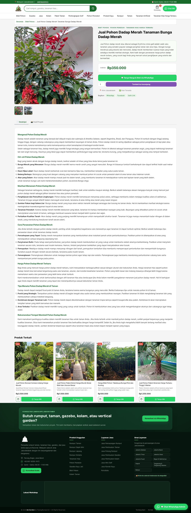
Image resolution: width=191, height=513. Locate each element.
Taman (129, 16)
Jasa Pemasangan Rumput (111, 443)
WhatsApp (110, 95)
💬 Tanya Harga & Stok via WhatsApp (137, 78)
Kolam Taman (75, 474)
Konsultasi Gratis (32, 470)
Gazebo (32, 16)
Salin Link (131, 95)
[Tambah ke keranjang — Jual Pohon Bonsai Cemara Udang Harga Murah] (18, 399)
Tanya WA (38, 399)
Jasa (41, 16)
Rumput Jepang (76, 451)
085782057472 (42, 2)
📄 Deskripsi (21, 122)
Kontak (150, 510)
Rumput (120, 16)
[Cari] (93, 8)
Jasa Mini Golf (106, 463)
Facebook (121, 95)
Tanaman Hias (75, 459)
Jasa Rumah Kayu (108, 467)
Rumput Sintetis (76, 455)
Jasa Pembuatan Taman (110, 447)
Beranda (19, 22)
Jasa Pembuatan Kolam (110, 459)
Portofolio (105, 470)
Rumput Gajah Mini (77, 447)
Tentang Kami (140, 510)
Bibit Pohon (20, 16)
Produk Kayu (108, 16)
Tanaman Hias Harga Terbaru (165, 16)
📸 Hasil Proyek (37, 122)
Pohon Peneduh (93, 16)
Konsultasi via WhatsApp (155, 418)
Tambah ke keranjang (141, 84)
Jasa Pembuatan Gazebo (110, 455)
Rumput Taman (75, 443)
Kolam (48, 16)
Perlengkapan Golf (75, 16)
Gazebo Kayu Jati (76, 467)
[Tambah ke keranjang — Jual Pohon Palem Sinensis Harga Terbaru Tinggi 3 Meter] (141, 399)
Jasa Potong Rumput (109, 451)
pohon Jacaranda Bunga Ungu (76, 181)
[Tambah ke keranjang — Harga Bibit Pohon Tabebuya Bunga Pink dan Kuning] (100, 399)
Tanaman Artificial (143, 16)
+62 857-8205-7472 (31, 461)
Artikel (158, 510)
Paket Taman (60, 16)
